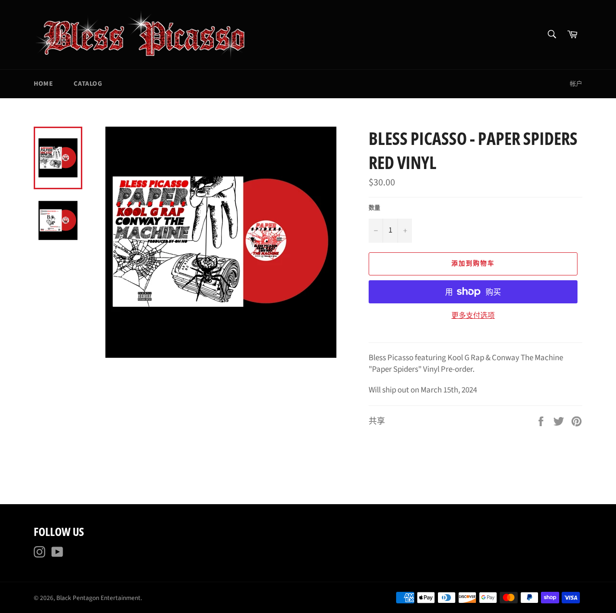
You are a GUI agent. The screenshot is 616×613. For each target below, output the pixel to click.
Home (43, 84)
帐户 (576, 83)
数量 (374, 208)
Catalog (88, 84)
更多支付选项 (473, 316)
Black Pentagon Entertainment (98, 597)
